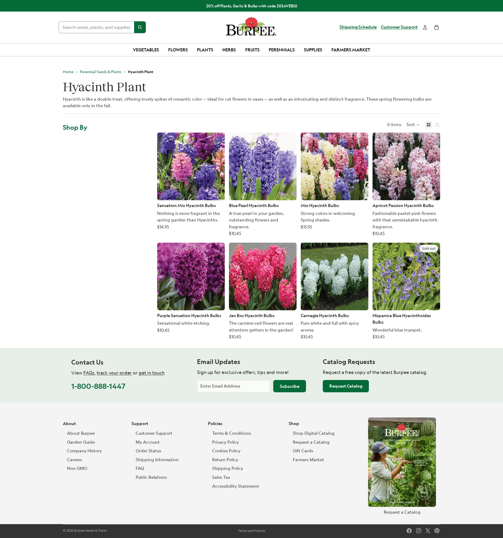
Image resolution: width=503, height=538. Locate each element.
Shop (294, 423)
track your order (114, 373)
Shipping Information (157, 459)
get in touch (152, 373)
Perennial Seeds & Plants (101, 71)
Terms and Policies (251, 531)
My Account (148, 442)
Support (140, 423)
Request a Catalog (311, 442)
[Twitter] (428, 531)
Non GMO (77, 468)
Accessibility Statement (235, 486)
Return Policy (225, 459)
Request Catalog (345, 386)
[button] (413, 125)
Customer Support (399, 27)
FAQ (140, 468)
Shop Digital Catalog (314, 433)
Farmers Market (308, 459)
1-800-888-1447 (98, 386)
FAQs (89, 373)
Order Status (148, 450)
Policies (215, 423)
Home (68, 71)
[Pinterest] (437, 531)
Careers (74, 459)
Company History (84, 450)
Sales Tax (221, 477)
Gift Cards (303, 450)
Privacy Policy (225, 442)
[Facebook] (409, 531)
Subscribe (289, 386)
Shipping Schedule (358, 27)
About (69, 423)
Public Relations (151, 477)
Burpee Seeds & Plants (90, 530)
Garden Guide (81, 442)
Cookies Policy (226, 450)
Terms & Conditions (231, 433)
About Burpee (81, 433)
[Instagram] (418, 531)
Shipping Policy (227, 468)
